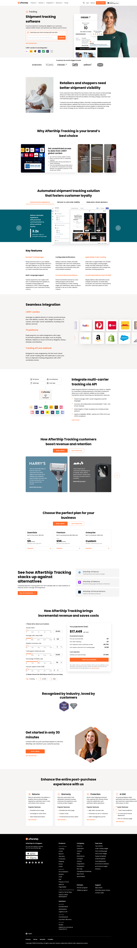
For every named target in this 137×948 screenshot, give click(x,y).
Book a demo (101, 3)
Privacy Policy (95, 668)
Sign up (93, 3)
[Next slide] (117, 475)
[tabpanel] (68, 248)
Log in (87, 3)
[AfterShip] (23, 3)
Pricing (66, 3)
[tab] (40, 202)
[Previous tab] (19, 228)
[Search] (84, 3)
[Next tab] (118, 228)
